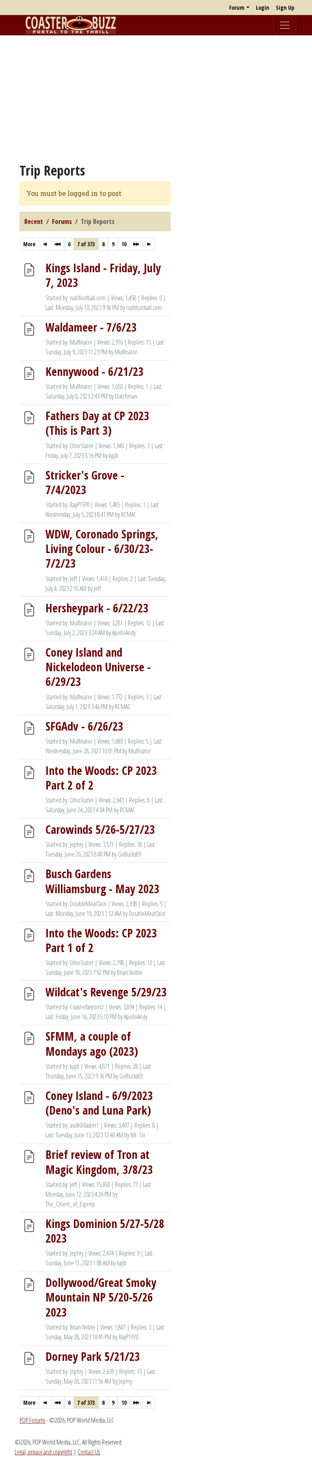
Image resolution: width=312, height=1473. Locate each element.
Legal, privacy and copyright (43, 1451)
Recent (33, 221)
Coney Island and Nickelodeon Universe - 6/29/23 (98, 666)
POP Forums (32, 1420)
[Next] (136, 244)
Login (262, 7)
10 (123, 244)
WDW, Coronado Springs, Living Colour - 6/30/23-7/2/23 (102, 548)
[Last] (148, 244)
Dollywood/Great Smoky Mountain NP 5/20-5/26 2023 (101, 1297)
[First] (45, 244)
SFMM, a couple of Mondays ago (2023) (92, 1043)
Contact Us (89, 1451)
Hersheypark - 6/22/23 (97, 607)
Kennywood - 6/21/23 (94, 371)
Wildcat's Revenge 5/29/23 (106, 992)
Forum (237, 7)
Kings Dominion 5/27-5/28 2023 (105, 1230)
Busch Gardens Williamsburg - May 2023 (102, 881)
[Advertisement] (156, 99)
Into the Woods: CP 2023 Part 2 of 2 (101, 777)
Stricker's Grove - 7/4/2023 (85, 482)
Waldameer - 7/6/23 (91, 326)
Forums (62, 221)
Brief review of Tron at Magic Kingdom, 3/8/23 (99, 1162)
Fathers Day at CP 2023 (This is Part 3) (97, 423)
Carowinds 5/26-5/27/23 (100, 829)
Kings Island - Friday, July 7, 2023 (103, 275)
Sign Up (285, 7)
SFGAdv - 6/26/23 (84, 725)
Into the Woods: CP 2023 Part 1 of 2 (101, 940)
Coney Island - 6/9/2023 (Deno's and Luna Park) (99, 1102)
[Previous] (57, 244)
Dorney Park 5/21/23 (93, 1356)
